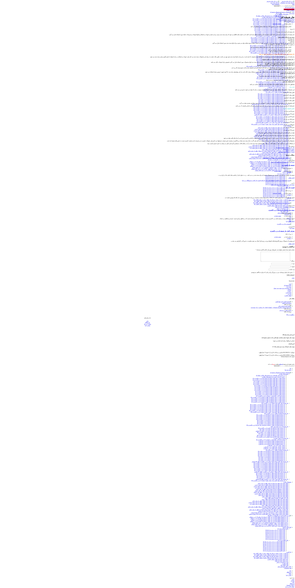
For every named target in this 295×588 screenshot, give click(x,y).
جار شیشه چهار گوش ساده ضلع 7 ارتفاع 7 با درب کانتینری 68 (269, 113)
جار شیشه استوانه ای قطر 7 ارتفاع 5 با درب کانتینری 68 (271, 423)
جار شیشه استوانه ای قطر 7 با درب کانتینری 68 (276, 413)
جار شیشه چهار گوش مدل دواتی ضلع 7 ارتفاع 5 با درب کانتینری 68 (268, 124)
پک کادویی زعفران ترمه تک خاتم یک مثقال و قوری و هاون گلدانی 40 (271, 204)
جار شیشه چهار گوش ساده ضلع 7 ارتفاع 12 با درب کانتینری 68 (269, 110)
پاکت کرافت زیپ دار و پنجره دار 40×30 (275, 530)
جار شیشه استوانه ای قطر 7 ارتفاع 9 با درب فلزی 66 (272, 99)
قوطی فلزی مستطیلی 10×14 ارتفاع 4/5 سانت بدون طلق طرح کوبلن (271, 136)
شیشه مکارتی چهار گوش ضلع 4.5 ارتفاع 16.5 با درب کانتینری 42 (269, 18)
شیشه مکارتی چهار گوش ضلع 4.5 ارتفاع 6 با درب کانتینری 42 (269, 385)
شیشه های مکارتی (283, 14)
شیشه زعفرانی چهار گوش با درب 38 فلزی (274, 447)
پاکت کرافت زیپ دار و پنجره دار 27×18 (275, 534)
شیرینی (289, 294)
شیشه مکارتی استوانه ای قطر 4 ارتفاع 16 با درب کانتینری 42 (270, 27)
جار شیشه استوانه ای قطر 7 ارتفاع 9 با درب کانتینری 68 (271, 420)
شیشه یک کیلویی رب (288, 165)
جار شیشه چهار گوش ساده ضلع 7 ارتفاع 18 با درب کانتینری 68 (269, 107)
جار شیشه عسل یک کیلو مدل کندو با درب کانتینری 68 (271, 428)
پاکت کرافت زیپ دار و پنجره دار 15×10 (275, 539)
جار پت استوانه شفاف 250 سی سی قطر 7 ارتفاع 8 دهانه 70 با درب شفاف (269, 164)
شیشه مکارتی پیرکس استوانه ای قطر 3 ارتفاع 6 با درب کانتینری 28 (268, 40)
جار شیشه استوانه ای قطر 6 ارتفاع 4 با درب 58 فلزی (272, 86)
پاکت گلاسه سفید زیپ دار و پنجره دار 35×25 (274, 189)
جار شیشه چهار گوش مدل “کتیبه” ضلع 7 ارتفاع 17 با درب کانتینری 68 (267, 48)
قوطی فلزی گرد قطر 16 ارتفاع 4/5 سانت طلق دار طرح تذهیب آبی (271, 488)
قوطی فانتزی (287, 295)
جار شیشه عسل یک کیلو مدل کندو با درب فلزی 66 (272, 429)
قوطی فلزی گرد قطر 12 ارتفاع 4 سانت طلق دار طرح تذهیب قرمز (271, 493)
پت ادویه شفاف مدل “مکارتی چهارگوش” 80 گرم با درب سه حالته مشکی (269, 169)
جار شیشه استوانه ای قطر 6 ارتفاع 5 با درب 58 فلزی (272, 442)
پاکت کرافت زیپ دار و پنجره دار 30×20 (275, 178)
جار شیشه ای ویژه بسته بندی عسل (280, 162)
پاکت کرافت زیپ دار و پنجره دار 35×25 (275, 177)
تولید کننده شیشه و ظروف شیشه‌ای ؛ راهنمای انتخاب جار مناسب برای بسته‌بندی (271, 307)
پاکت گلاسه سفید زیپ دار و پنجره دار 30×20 (274, 190)
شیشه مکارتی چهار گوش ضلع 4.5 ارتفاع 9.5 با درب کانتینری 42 (269, 23)
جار (293, 147)
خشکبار (287, 207)
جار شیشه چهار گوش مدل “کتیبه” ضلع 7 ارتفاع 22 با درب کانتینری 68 (267, 45)
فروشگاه (147, 322)
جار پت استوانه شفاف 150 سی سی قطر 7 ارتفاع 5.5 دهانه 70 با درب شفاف (269, 166)
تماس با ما (147, 325)
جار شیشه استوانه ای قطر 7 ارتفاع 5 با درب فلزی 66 (272, 460)
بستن (293, 278)
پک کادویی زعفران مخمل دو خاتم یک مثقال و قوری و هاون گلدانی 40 (271, 199)
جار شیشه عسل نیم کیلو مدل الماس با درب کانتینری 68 (271, 77)
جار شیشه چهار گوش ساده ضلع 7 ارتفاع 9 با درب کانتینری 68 (269, 111)
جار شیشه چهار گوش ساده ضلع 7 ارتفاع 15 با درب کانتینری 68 (269, 109)
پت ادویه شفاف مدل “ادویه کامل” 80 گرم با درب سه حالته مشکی (271, 170)
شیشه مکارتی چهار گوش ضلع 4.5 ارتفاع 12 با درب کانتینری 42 (269, 21)
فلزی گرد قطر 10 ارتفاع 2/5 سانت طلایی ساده (276, 142)
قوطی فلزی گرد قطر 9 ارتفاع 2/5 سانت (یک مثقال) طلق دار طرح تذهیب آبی (269, 148)
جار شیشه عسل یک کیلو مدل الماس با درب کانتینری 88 (271, 74)
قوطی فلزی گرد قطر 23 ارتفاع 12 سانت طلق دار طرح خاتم (273, 127)
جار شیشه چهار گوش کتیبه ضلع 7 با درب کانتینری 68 (275, 403)
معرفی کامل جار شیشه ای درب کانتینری (282, 231)
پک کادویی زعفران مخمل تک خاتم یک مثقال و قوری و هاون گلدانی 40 (270, 556)
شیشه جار (278, 147)
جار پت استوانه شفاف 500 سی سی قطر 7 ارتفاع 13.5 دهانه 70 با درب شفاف (268, 161)
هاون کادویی (285, 563)
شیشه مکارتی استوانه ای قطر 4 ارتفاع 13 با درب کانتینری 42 (270, 29)
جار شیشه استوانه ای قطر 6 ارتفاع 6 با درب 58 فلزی (272, 83)
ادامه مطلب (291, 178)
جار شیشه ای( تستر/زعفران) (281, 438)
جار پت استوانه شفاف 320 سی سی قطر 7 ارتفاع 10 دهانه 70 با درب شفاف (269, 163)
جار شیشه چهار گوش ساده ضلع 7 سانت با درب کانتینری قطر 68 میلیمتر (270, 104)
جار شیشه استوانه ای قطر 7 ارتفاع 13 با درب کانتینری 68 (270, 417)
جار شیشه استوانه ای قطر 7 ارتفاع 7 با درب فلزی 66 (272, 101)
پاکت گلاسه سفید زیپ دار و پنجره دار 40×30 (274, 187)
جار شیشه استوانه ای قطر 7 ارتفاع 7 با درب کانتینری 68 (271, 422)
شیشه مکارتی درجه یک (285, 310)
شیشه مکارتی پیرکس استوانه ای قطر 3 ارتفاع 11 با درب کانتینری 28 (268, 37)
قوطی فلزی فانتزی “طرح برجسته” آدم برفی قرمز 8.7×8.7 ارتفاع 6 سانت (269, 157)
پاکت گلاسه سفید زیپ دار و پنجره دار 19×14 (274, 195)
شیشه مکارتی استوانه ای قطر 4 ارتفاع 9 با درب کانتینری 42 (270, 32)
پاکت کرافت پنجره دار (282, 173)
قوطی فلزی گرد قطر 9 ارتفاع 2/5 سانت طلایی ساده (275, 499)
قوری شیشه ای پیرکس (282, 208)
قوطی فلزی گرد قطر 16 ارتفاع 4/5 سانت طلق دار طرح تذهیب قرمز (271, 130)
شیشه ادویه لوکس (286, 303)
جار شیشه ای (288, 147)
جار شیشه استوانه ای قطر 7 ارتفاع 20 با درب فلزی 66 (271, 94)
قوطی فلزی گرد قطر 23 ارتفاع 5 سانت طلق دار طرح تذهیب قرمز (271, 129)
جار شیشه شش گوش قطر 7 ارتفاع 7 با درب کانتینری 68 (271, 121)
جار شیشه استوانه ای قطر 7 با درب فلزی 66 (277, 92)
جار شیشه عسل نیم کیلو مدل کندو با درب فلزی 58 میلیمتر (270, 431)
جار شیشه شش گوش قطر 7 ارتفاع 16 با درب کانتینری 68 (270, 118)
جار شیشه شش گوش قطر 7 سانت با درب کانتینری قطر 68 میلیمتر (271, 114)
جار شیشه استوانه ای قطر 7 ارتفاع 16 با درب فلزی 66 (271, 95)
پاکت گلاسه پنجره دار (282, 186)
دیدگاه (292, 261)
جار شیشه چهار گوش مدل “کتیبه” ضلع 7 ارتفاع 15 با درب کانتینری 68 (267, 50)
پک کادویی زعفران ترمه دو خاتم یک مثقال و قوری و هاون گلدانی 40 (271, 201)
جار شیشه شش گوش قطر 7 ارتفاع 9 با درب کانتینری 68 (271, 119)
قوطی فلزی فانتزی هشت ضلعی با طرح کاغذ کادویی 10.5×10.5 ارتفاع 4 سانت (268, 514)
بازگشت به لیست (289, 150)
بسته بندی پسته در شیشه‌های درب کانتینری (281, 210)
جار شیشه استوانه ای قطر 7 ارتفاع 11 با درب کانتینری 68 (270, 60)
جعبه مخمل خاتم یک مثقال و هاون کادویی (277, 205)
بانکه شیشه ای (287, 285)
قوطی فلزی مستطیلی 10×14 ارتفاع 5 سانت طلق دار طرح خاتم (272, 133)
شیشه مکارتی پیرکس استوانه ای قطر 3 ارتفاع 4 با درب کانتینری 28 (268, 42)
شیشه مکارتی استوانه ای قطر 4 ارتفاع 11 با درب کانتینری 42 (270, 30)
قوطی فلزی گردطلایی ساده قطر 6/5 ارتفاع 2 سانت (275, 152)
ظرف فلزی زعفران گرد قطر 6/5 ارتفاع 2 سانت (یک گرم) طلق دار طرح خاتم (268, 154)
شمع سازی (288, 292)
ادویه (290, 284)
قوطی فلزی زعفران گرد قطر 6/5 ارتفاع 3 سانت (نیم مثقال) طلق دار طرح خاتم (268, 151)
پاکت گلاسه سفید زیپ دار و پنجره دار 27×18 (274, 546)
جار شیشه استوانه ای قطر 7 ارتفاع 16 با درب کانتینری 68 (270, 57)
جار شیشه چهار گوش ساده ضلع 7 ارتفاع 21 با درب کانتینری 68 (269, 463)
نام (293, 263)
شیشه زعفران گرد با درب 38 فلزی (276, 87)
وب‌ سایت (291, 269)
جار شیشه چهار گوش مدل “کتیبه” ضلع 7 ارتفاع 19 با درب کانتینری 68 (267, 406)
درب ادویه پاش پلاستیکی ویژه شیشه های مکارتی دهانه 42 (270, 16)
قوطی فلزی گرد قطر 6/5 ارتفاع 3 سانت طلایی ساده (275, 149)
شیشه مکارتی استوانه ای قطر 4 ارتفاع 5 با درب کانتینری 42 (270, 394)
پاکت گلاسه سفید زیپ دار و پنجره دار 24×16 (274, 547)
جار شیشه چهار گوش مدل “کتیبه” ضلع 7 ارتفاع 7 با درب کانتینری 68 (268, 52)
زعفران (289, 291)
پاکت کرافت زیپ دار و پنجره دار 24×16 (275, 181)
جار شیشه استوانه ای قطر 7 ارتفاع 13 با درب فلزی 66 (271, 96)
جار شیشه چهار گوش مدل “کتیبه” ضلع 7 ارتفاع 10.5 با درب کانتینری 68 (267, 51)
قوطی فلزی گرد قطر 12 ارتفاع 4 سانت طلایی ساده (275, 496)
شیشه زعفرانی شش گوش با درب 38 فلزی (274, 90)
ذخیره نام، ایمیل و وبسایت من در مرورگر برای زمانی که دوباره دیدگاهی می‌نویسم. (272, 272)
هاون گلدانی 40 (284, 211)
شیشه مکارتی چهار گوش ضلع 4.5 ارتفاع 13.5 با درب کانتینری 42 (269, 20)
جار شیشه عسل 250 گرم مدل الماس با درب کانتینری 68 (271, 78)
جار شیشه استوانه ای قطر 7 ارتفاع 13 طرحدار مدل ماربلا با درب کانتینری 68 (266, 66)
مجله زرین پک (147, 324)
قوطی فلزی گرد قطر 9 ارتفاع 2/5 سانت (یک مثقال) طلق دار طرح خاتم (270, 145)
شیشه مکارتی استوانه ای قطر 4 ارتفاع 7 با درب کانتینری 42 (270, 33)
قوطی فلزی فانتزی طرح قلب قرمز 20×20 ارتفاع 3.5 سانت (273, 155)
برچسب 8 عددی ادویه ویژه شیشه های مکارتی (273, 17)
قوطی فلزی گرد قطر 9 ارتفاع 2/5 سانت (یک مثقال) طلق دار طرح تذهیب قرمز (268, 146)
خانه (147, 321)
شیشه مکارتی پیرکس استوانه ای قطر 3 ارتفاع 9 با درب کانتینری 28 (268, 39)
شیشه (283, 147)
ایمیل (292, 266)
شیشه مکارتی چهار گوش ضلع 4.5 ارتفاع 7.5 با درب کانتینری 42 (269, 24)
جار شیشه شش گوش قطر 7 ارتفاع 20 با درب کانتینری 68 (270, 116)
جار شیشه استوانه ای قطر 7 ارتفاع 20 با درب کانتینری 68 (270, 415)
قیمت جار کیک (290, 187)
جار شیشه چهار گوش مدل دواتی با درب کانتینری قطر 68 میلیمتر (272, 122)
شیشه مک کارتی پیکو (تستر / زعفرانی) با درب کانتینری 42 (270, 36)
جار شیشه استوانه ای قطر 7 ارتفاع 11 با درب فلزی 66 (271, 98)
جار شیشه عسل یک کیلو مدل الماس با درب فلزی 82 (272, 434)
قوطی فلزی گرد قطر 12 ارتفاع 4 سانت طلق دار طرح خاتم (273, 139)
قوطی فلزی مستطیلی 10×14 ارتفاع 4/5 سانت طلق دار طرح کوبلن (271, 490)
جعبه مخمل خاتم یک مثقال (281, 207)
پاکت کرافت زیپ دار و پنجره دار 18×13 (275, 183)
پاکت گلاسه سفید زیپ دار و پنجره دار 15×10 (274, 196)
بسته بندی (291, 13)
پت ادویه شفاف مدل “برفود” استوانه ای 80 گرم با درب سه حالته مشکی (270, 167)
